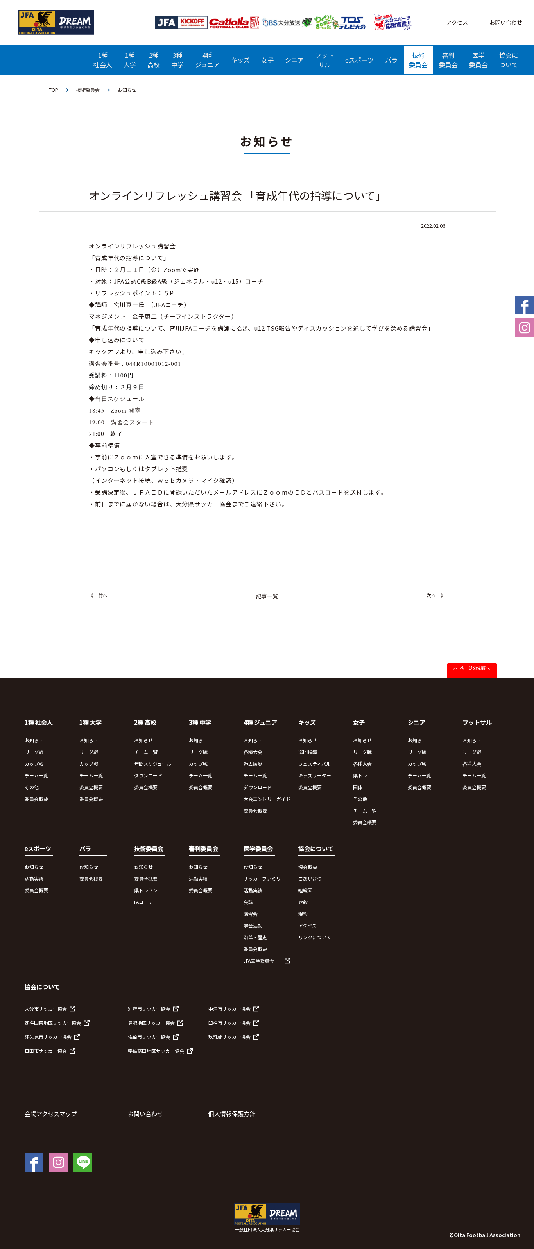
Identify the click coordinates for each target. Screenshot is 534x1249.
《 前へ (98, 595)
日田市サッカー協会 (46, 1050)
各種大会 (253, 752)
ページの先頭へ (475, 668)
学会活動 (253, 925)
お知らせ (34, 740)
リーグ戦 (34, 752)
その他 (32, 787)
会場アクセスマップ (51, 1114)
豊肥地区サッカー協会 (151, 1022)
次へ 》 (435, 595)
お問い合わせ (505, 22)
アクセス (457, 22)
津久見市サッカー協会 (48, 1036)
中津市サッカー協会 (229, 1008)
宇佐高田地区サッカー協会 (156, 1050)
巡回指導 (307, 752)
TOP (53, 89)
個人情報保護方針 (231, 1114)
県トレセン (146, 890)
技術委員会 (88, 89)
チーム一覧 (36, 775)
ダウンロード (148, 775)
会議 (248, 902)
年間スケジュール (152, 763)
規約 (303, 913)
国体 (357, 787)
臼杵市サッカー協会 (229, 1022)
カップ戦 (34, 763)
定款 (303, 902)
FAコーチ (143, 902)
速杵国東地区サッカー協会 (53, 1022)
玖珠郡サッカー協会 (229, 1036)
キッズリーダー (314, 775)
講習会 (251, 913)
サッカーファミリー (264, 878)
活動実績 (34, 878)
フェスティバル (314, 763)
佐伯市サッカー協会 (149, 1036)
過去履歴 (253, 763)
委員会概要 (36, 798)
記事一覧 (267, 596)
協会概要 (307, 866)
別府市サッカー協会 (149, 1008)
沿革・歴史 (255, 937)
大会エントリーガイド (267, 798)
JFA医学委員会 (259, 960)
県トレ (360, 775)
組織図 (305, 890)
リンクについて (314, 937)
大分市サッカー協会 (46, 1008)
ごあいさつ (310, 878)
